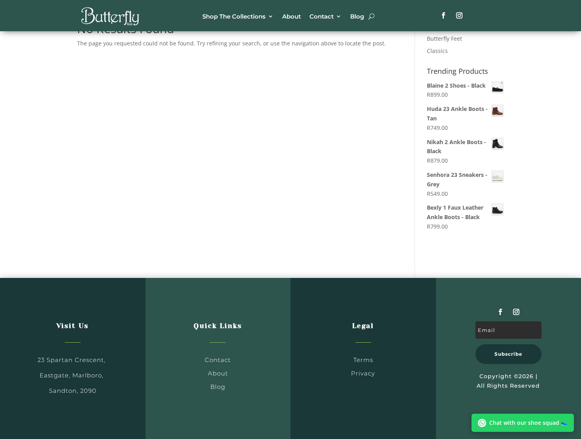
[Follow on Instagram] (459, 15)
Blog (357, 16)
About (291, 16)
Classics (437, 50)
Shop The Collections (234, 16)
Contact (321, 16)
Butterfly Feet (444, 38)
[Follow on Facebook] (443, 15)
